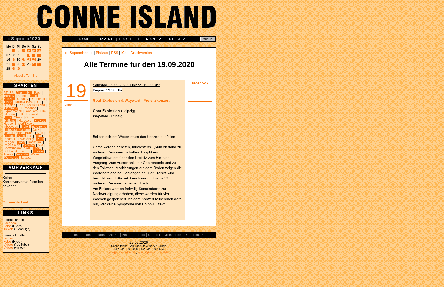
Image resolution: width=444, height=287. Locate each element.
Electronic (11, 108)
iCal (124, 53)
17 (23, 59)
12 (33, 55)
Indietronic (38, 126)
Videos (8, 244)
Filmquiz (9, 114)
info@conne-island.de (122, 252)
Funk (7, 117)
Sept (16, 38)
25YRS (9, 92)
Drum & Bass (24, 102)
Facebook (10, 223)
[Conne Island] (222, 20)
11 (28, 55)
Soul (27, 148)
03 (23, 50)
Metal (22, 135)
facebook (200, 83)
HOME (84, 39)
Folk (21, 114)
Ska (40, 145)
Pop (38, 135)
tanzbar (26, 157)
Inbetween (11, 126)
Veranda (22, 154)
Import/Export (24, 123)
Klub (40, 132)
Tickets (8, 229)
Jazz (36, 129)
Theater (38, 151)
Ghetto (18, 117)
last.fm (8, 238)
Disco (8, 102)
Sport (37, 148)
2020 (34, 38)
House (8, 123)
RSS (114, 53)
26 (34, 64)
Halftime (10, 120)
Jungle (8, 132)
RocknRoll (35, 142)
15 (13, 59)
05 (34, 50)
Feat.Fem (31, 111)
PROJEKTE (130, 39)
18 (29, 59)
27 (39, 64)
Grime (29, 117)
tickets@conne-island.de (153, 252)
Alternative (23, 92)
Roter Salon (12, 145)
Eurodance (28, 108)
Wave (35, 154)
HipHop (39, 120)
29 (13, 68)
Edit (20, 105)
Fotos (7, 226)
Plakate (102, 53)
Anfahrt (113, 234)
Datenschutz (193, 234)
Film (43, 111)
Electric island (35, 105)
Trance (8, 154)
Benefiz (9, 95)
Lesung (9, 135)
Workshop (11, 157)
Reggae (9, 142)
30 (18, 68)
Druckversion (141, 53)
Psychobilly (26, 139)
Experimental (13, 111)
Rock (21, 142)
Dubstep (9, 105)
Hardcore (25, 120)
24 (23, 64)
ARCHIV (153, 39)
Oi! (30, 135)
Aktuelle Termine (26, 75)
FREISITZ (176, 39)
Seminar (29, 145)
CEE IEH (154, 234)
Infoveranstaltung (18, 129)
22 (13, 64)
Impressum (82, 234)
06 (39, 50)
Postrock (10, 139)
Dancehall (38, 98)
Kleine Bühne (24, 132)
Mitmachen (172, 234)
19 (34, 59)
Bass (37, 92)
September (79, 53)
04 (29, 50)
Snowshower (13, 148)
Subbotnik (11, 151)
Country (22, 98)
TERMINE (104, 39)
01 (13, 50)
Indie (24, 126)
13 (39, 55)
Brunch (22, 95)
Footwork (32, 114)
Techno (25, 151)
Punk (40, 139)
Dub (38, 102)
